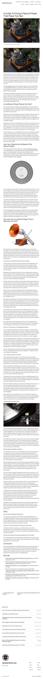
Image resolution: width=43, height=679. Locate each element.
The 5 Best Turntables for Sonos (10, 614)
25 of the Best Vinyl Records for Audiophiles (13, 622)
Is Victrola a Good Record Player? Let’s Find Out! (14, 636)
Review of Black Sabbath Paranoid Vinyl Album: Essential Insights (14, 641)
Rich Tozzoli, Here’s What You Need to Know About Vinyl (19, 558)
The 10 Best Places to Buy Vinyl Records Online (14, 629)
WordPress (39, 676)
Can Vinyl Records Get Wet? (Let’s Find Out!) (13, 633)
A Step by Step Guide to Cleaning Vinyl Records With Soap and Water (16, 618)
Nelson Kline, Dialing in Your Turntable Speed (17, 565)
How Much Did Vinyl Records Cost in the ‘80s (13, 645)
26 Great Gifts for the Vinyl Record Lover (12, 626)
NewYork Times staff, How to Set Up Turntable (17, 577)
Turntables (18, 44)
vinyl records (9, 86)
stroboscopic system (32, 149)
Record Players (13, 44)
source (13, 91)
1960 (19, 428)
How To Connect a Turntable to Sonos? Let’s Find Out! (15, 610)
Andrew (8, 44)
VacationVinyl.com (7, 3)
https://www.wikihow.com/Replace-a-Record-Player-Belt (20, 570)
